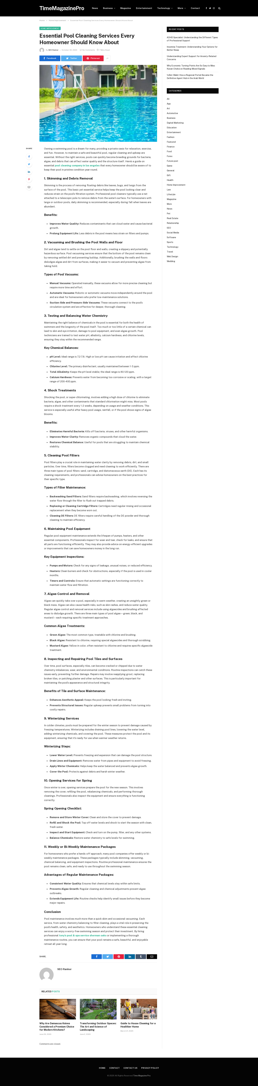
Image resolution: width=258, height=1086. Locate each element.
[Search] (219, 8)
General (170, 170)
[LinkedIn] (29, 172)
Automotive (172, 113)
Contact (195, 8)
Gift (169, 175)
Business (108, 8)
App (169, 104)
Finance (171, 146)
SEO (169, 228)
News (95, 8)
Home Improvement (50, 28)
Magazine (125, 8)
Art (168, 108)
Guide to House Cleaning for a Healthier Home (138, 1025)
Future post (172, 161)
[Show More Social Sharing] (107, 58)
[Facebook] (29, 157)
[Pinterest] (29, 179)
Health (170, 180)
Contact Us (130, 1068)
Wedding (171, 261)
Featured (171, 142)
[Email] (29, 187)
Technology (163, 8)
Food (169, 151)
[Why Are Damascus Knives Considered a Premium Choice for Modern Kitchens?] (57, 1009)
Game (169, 166)
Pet (168, 213)
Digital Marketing (175, 123)
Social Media (173, 232)
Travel (170, 252)
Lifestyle (171, 194)
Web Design (172, 256)
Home (102, 1068)
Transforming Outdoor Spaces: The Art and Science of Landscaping (98, 1026)
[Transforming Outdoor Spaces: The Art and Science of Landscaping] (98, 1009)
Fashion (170, 137)
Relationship (173, 223)
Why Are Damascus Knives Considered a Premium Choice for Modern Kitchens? (56, 1026)
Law (169, 189)
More (180, 8)
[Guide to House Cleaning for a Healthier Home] (138, 1009)
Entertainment (144, 8)
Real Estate (172, 218)
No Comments (88, 50)
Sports (170, 242)
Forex (169, 156)
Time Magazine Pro (141, 1076)
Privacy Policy (150, 1068)
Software (171, 237)
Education (172, 127)
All (168, 99)
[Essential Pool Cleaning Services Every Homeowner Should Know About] (98, 103)
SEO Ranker (53, 50)
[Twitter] (29, 164)
